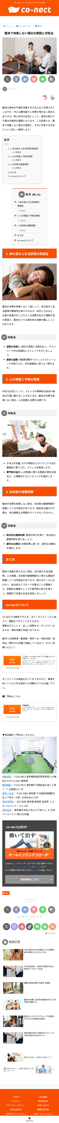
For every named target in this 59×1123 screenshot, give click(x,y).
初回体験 (35, 870)
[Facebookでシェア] (16, 79)
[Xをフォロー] (6, 926)
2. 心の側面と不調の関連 (21, 156)
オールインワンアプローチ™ (19, 866)
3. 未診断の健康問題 (19, 164)
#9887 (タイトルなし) (43, 1113)
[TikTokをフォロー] (29, 926)
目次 (28, 194)
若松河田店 (8, 801)
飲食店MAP (43, 1101)
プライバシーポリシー (16, 1105)
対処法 (18, 152)
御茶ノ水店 (8, 793)
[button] (51, 79)
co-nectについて (18, 176)
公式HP (16, 1096)
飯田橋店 (6, 785)
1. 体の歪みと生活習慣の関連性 (24, 148)
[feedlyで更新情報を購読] (45, 926)
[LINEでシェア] (42, 79)
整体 (7, 893)
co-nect (37, 866)
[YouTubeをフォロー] (21, 926)
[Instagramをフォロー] (14, 926)
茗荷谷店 (6, 810)
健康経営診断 (43, 1109)
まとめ (13, 172)
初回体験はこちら (29, 879)
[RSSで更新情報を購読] (52, 926)
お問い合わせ (43, 1105)
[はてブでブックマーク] (25, 79)
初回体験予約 (16, 1109)
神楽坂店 (6, 776)
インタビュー (16, 1101)
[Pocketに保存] (34, 79)
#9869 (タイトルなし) (16, 1113)
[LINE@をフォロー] (37, 926)
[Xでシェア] (7, 79)
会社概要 (43, 1096)
